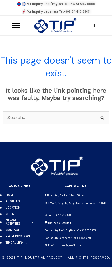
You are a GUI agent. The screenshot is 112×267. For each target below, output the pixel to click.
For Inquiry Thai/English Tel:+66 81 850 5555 (61, 4)
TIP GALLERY (14, 242)
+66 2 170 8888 (62, 215)
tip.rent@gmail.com (69, 245)
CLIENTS (11, 214)
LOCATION (13, 207)
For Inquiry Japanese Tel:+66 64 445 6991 (58, 11)
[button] (16, 25)
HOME (10, 195)
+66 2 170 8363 (62, 222)
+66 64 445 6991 (81, 238)
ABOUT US (13, 201)
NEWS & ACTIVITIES (13, 222)
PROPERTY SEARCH (18, 236)
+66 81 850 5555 (86, 230)
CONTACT (12, 230)
